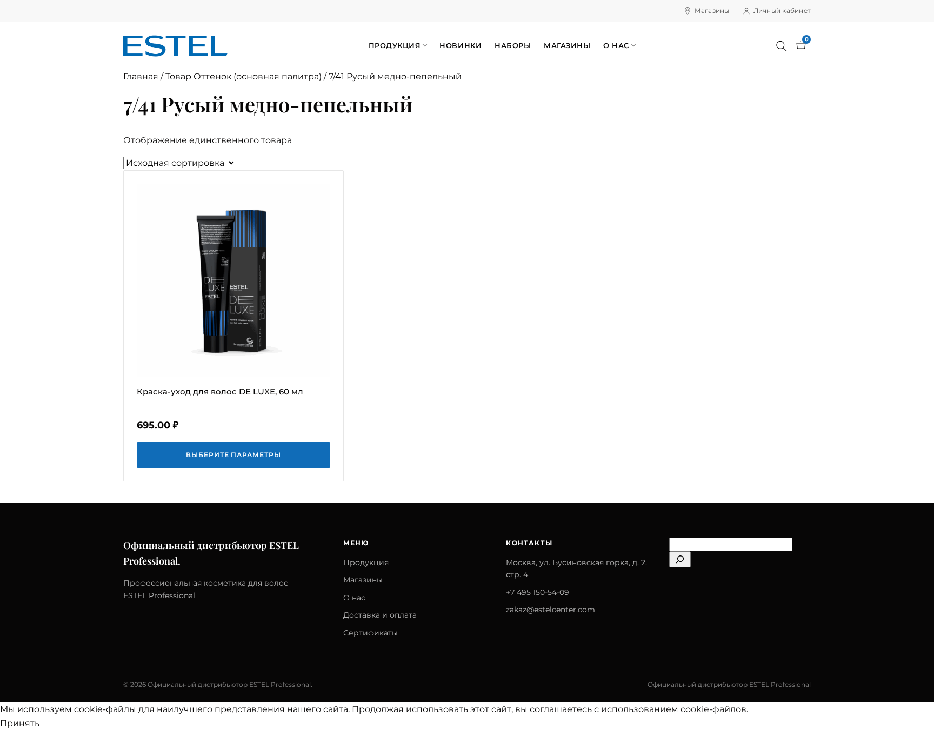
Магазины (712, 10)
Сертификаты (370, 633)
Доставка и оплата (380, 615)
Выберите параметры (233, 455)
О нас (616, 45)
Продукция (395, 45)
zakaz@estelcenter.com (550, 609)
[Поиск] (781, 46)
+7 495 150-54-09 (537, 592)
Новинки (460, 45)
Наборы (513, 45)
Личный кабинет (782, 10)
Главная (140, 76)
